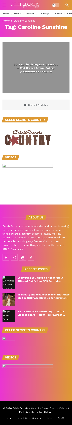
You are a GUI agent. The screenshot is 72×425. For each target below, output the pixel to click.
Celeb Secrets (20, 408)
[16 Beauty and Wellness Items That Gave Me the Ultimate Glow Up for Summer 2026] (9, 299)
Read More (17, 249)
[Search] (66, 5)
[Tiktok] (31, 257)
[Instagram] (14, 257)
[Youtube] (22, 257)
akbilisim (47, 412)
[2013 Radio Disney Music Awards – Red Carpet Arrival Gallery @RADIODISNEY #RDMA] (36, 67)
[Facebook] (6, 257)
